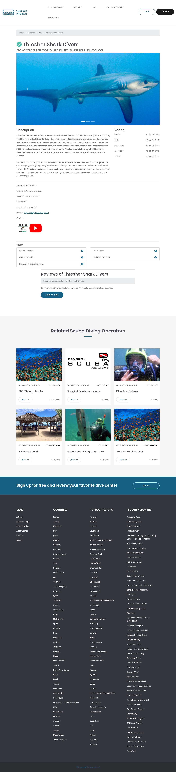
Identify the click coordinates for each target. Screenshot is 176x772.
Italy (55, 531)
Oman (55, 656)
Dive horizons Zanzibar (136, 548)
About (19, 540)
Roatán (93, 688)
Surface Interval (93, 767)
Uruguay (56, 721)
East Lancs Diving (134, 737)
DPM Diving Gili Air (134, 521)
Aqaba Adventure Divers (137, 635)
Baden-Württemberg (98, 651)
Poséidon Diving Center (136, 608)
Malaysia (57, 591)
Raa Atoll (93, 572)
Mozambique (58, 735)
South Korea (58, 572)
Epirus (92, 684)
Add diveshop (22, 531)
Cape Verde (58, 693)
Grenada (56, 725)
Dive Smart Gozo (127, 391)
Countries (53, 18)
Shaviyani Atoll (96, 568)
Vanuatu (56, 651)
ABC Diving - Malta (30, 391)
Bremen (93, 647)
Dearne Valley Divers (135, 746)
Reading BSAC (133, 672)
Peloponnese (95, 711)
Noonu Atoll (95, 591)
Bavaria (93, 614)
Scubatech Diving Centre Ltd (85, 451)
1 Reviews (153, 399)
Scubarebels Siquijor (135, 625)
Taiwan (56, 521)
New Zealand (58, 660)
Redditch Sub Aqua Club (136, 690)
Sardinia (93, 521)
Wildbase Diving (133, 599)
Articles (78, 7)
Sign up (19, 521)
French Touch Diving (135, 653)
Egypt (55, 596)
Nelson (93, 735)
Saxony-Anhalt (96, 628)
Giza (92, 725)
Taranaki (93, 744)
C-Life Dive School (134, 704)
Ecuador (56, 716)
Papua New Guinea (61, 670)
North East (94, 535)
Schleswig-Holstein (98, 619)
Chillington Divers (134, 658)
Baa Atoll (94, 577)
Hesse (92, 637)
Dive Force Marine (134, 695)
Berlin (92, 609)
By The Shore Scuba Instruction (140, 585)
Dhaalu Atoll (95, 582)
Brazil (55, 674)
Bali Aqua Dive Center (136, 576)
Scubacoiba (131, 566)
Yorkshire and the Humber (101, 540)
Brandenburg (95, 656)
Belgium (56, 568)
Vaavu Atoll (94, 605)
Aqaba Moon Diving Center (138, 649)
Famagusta (94, 679)
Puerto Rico (58, 711)
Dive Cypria (131, 594)
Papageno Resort (134, 517)
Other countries (59, 739)
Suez (92, 730)
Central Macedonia (98, 707)
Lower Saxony (96, 642)
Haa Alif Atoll (95, 563)
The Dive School (133, 667)
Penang (93, 517)
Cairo (92, 716)
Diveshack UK (132, 727)
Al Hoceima (94, 698)
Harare (93, 665)
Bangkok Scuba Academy (84, 391)
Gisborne (93, 739)
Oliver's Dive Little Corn (136, 580)
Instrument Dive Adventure (138, 630)
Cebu (40, 33)
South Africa (58, 609)
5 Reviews (104, 399)
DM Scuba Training (135, 723)
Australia (56, 582)
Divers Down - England (136, 681)
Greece (56, 605)
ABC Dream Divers (134, 562)
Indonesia (56, 445)
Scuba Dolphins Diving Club (138, 700)
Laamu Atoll (95, 586)
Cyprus (56, 540)
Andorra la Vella (97, 660)
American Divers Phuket (137, 604)
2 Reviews (153, 460)
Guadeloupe (58, 698)
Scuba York (131, 751)
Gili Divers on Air (28, 451)
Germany (57, 545)
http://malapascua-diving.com (36, 212)
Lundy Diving (132, 713)
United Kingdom (60, 586)
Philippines (30, 33)
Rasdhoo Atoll (96, 554)
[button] (27, 89)
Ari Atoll (93, 596)
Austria (56, 642)
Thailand (105, 385)
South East (94, 531)
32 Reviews (55, 399)
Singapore (57, 647)
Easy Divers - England (136, 709)
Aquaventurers (133, 676)
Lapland (93, 526)
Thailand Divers (133, 531)
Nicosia (93, 670)
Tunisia (56, 730)
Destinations (55, 7)
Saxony (93, 633)
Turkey (56, 665)
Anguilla (56, 628)
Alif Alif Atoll (95, 558)
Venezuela (57, 688)
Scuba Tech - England (136, 718)
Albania (56, 684)
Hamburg (94, 623)
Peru (55, 633)
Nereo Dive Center (134, 644)
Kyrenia (93, 674)
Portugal (56, 558)
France (56, 517)
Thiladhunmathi (96, 545)
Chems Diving (132, 571)
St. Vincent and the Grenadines (66, 702)
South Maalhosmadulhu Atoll (102, 600)
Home (21, 33)
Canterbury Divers (134, 662)
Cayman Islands (59, 554)
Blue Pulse (131, 613)
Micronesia (57, 637)
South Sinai (94, 721)
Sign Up (165, 12)
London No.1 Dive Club (136, 741)
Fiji (54, 577)
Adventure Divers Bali (130, 451)
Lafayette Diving (133, 639)
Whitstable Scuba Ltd (135, 732)
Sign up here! (52, 295)
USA (55, 563)
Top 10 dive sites (115, 7)
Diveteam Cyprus (134, 526)
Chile (55, 707)
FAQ (94, 7)
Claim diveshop (23, 526)
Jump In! (25, 399)
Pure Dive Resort (134, 557)
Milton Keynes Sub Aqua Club (139, 686)
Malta (58, 385)
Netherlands (58, 619)
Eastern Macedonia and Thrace (103, 693)
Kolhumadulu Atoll (97, 549)
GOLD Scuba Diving (135, 543)
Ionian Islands (95, 702)
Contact (19, 535)
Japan (55, 535)
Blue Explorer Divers (135, 553)
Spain (55, 623)
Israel (55, 679)
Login (147, 12)
